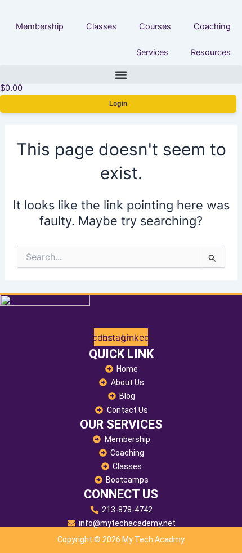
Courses (155, 26)
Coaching (212, 26)
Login (118, 103)
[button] (121, 74)
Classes (101, 26)
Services (152, 52)
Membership (40, 26)
